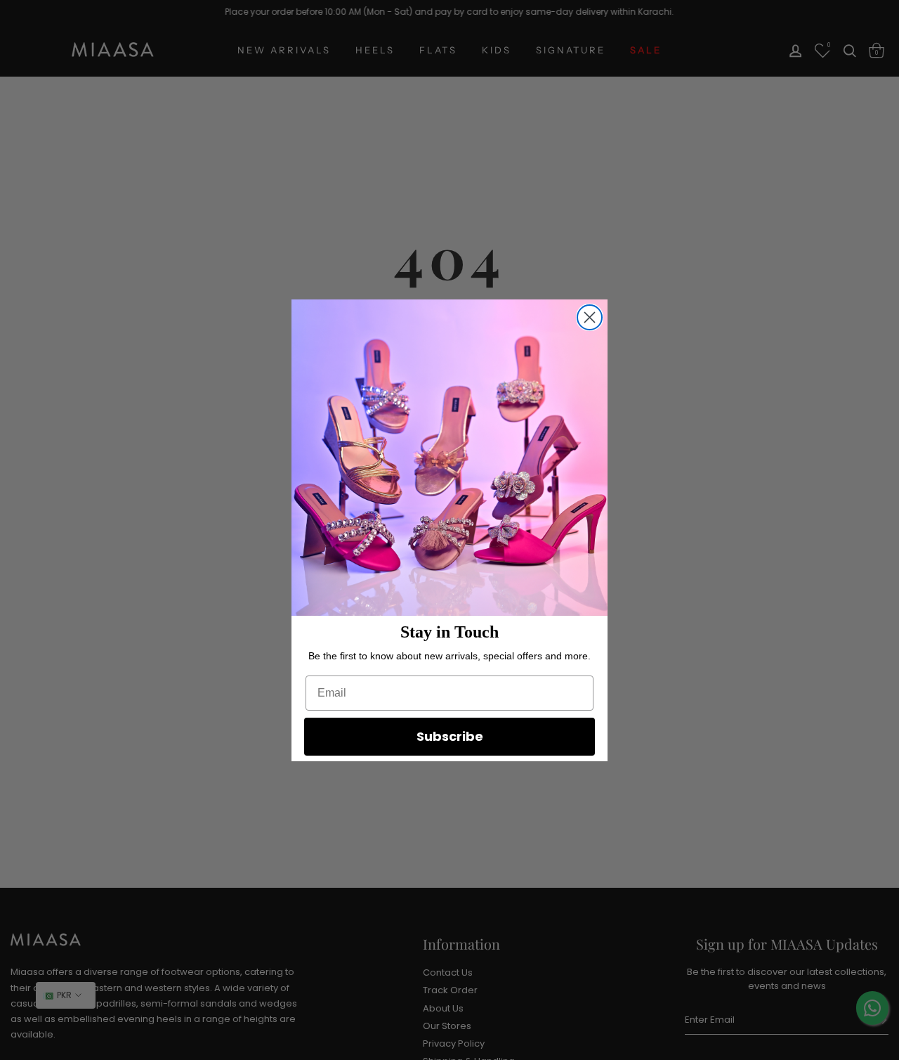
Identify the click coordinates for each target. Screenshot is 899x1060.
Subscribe (449, 736)
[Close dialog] (589, 317)
